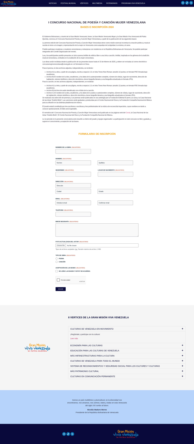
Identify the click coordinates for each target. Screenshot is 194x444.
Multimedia (97, 3)
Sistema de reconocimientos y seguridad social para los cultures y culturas (115, 366)
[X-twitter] (191, 3)
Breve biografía (67, 221)
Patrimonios (111, 3)
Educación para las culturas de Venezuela (94, 350)
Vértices (84, 3)
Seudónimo (65, 170)
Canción (62, 262)
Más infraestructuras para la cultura (92, 356)
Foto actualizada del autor (72, 241)
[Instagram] (183, 3)
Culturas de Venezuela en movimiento (91, 329)
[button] (126, 328)
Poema (61, 258)
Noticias (53, 3)
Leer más (74, 338)
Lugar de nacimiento (111, 170)
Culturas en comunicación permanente (92, 376)
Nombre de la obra (68, 147)
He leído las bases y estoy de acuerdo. (74, 271)
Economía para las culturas (86, 345)
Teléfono (64, 210)
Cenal (128, 113)
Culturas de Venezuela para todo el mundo (95, 361)
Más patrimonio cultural (84, 371)
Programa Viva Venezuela (133, 3)
